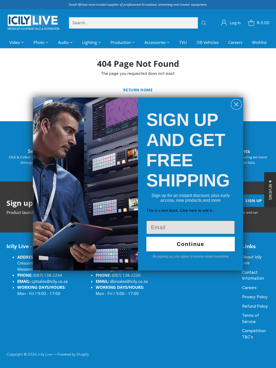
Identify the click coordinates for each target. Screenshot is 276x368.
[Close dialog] (236, 104)
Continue (190, 244)
